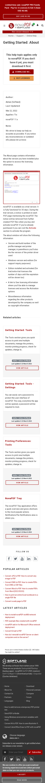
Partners (7, 697)
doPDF (25, 671)
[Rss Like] (35, 558)
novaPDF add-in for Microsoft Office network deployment (22, 626)
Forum (29, 697)
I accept (22, 774)
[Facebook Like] (8, 558)
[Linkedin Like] (28, 558)
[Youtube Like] (22, 558)
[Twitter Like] (15, 558)
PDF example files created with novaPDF (21, 621)
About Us (8, 690)
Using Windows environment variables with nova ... (21, 718)
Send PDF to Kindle (11, 713)
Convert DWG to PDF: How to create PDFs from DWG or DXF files (21, 583)
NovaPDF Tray (13, 498)
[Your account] (37, 24)
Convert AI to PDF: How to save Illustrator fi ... (21, 723)
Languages (8, 701)
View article (22, 368)
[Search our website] (42, 25)
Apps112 (13, 674)
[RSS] (31, 759)
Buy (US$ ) (23, 16)
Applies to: (12, 114)
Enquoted (37, 674)
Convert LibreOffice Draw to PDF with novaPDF (22, 727)
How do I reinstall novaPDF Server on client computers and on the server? (21, 636)
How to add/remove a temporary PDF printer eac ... (22, 708)
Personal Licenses (33, 690)
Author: (10, 97)
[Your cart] (32, 25)
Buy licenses (23, 78)
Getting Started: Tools (18, 330)
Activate (32, 228)
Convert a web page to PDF (15, 601)
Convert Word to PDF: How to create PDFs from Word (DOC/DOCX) (21, 590)
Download (30, 686)
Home (6, 686)
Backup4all (26, 668)
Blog (28, 701)
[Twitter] (11, 759)
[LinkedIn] (18, 759)
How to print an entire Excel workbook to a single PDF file (21, 596)
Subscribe (35, 752)
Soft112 (5, 674)
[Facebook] (4, 759)
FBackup (34, 668)
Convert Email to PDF (13, 631)
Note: (9, 126)
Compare (30, 694)
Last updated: (13, 106)
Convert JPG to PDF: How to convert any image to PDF (20, 577)
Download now (23, 72)
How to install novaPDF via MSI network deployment (20, 616)
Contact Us (8, 694)
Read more (22, 780)
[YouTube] (24, 759)
